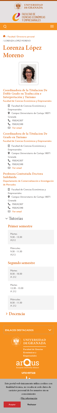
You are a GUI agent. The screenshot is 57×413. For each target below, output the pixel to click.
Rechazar (32, 404)
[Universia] (28, 373)
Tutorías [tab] (16, 219)
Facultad (11, 36)
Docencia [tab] (17, 314)
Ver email (17, 127)
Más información (29, 398)
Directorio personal (26, 36)
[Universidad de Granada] (28, 6)
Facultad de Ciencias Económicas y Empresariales (27, 100)
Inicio (4, 36)
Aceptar (12, 404)
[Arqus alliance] (27, 363)
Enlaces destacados (19, 330)
